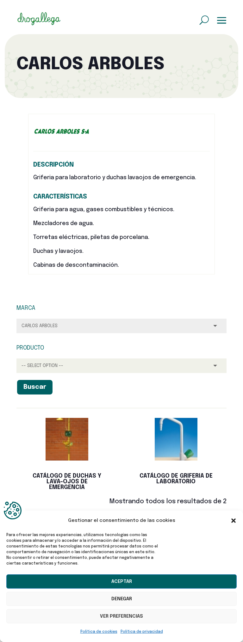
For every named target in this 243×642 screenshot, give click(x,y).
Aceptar (121, 581)
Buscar (34, 387)
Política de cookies (98, 632)
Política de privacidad (142, 632)
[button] (233, 520)
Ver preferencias (121, 616)
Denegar (121, 599)
